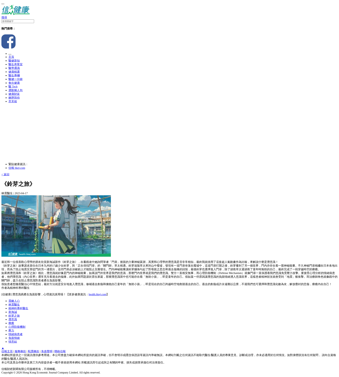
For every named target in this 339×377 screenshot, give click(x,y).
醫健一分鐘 (15, 79)
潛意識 (12, 319)
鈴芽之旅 (14, 315)
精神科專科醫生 (18, 308)
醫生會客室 (15, 64)
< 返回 (5, 174)
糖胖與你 (14, 97)
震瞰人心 (14, 300)
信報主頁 (7, 351)
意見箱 (12, 101)
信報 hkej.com (16, 167)
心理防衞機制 (16, 326)
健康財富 (14, 93)
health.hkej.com (97, 294)
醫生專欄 (14, 75)
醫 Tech (12, 86)
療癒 (11, 323)
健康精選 (14, 71)
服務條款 (20, 351)
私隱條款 (33, 351)
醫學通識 (14, 68)
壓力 (11, 330)
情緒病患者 (15, 334)
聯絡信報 (60, 351)
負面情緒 (14, 337)
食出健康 (14, 82)
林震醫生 (14, 304)
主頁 (11, 56)
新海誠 (12, 311)
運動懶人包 (15, 90)
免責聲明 (46, 351)
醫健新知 (14, 60)
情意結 (12, 341)
